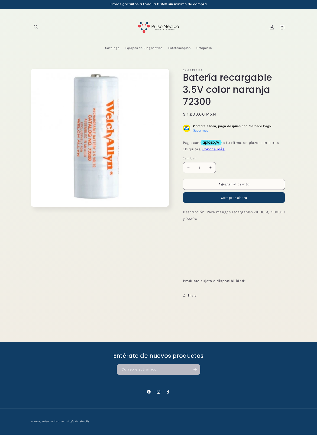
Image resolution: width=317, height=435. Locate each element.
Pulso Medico (50, 421)
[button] (36, 27)
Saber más (200, 130)
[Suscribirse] (195, 369)
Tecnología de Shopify (75, 421)
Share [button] (192, 295)
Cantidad (189, 158)
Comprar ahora (234, 198)
